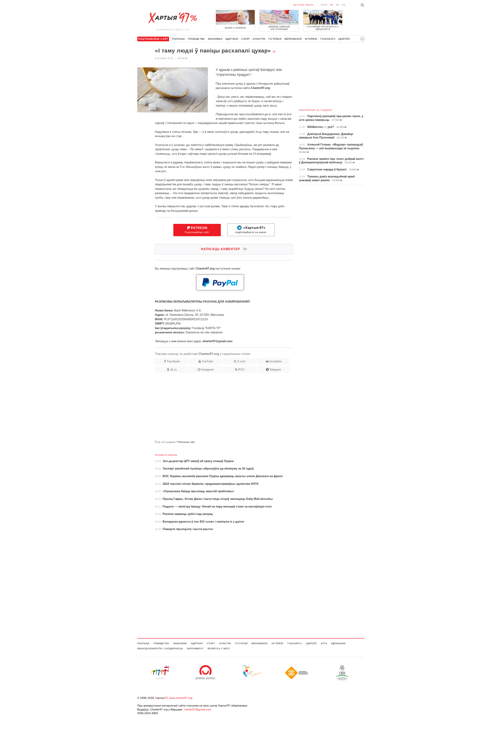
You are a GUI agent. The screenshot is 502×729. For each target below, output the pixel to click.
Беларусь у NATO (219, 648)
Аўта (324, 643)
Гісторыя (275, 39)
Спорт (245, 39)
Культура (259, 39)
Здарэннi (231, 39)
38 (274, 51)
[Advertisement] (215, 408)
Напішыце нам (186, 441)
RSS (241, 369)
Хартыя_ (172, 18)
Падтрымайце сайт (197, 230)
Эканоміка (215, 39)
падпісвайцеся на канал (250, 230)
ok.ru (173, 369)
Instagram (207, 369)
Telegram (275, 369)
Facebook (173, 361)
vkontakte (275, 361)
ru (337, 5)
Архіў (324, 5)
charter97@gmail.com (197, 709)
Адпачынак (338, 643)
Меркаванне (293, 39)
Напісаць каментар (224, 249)
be (331, 5)
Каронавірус (195, 648)
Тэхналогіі (327, 39)
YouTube (207, 361)
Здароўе (344, 39)
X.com (241, 361)
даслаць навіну (303, 5)
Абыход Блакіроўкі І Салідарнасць (160, 648)
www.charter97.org (180, 697)
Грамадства (196, 39)
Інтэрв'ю (311, 39)
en (343, 5)
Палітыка (178, 39)
